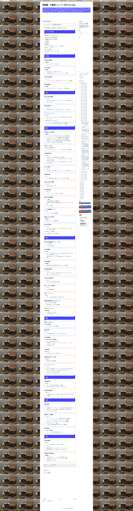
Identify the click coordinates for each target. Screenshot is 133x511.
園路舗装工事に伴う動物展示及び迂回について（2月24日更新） (58, 265)
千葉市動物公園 (48, 153)
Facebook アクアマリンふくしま (51, 120)
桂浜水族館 (47, 428)
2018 (81, 191)
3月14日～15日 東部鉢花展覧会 (52, 281)
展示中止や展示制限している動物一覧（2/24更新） (55, 386)
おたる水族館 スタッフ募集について (53, 71)
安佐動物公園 (47, 381)
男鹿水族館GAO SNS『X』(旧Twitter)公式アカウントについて (57, 109)
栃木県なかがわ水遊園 (49, 132)
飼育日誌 (46, 218)
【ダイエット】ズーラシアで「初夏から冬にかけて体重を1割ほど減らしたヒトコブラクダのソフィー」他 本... (85, 130)
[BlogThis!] (52, 464)
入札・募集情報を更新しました (52, 341)
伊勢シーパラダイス (49, 322)
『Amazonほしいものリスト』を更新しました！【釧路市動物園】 (58, 88)
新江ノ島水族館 (48, 224)
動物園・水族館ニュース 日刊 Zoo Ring (58, 5)
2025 (81, 181)
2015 (81, 195)
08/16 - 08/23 (83, 84)
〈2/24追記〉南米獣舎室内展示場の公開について (55, 424)
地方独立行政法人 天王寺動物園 (50, 339)
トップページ (47, 98)
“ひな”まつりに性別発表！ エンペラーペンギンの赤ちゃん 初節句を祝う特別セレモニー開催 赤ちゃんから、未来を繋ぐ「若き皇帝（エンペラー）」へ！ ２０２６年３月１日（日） (59, 370)
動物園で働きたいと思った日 (52, 304)
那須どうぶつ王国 (48, 145)
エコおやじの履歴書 (48, 430)
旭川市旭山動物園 (48, 76)
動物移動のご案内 (50, 360)
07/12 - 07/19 (83, 91)
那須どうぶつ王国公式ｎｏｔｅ (50, 147)
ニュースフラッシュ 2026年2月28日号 (85, 127)
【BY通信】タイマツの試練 (51, 312)
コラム (81, 76)
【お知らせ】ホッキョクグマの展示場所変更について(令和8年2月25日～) (59, 256)
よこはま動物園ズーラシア (50, 209)
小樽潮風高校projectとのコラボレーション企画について (56, 73)
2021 (81, 187)
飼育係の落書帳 (48, 324)
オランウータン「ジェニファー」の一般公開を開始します (57, 418)
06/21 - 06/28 (83, 96)
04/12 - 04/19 (83, 110)
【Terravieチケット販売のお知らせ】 (53, 372)
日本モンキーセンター (49, 308)
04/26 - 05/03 (83, 107)
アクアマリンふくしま (49, 113)
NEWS (46, 295)
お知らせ (46, 115)
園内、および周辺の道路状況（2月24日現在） (55, 297)
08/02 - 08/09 (83, 87)
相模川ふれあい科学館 (49, 216)
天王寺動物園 (47, 337)
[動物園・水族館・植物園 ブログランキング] (83, 224)
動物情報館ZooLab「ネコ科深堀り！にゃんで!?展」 (56, 449)
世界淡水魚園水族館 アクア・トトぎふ (53, 241)
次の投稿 (44, 499)
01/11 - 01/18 (83, 178)
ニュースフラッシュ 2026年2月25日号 (85, 148)
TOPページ (47, 392)
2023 (81, 184)
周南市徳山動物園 (48, 390)
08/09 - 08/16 (83, 86)
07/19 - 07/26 (83, 90)
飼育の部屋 (47, 310)
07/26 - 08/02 (83, 89)
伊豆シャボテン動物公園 (50, 285)
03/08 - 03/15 (83, 117)
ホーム (60, 499)
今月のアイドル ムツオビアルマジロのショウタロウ (56, 421)
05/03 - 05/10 (83, 106)
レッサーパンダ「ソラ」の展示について (54, 193)
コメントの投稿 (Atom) (48, 500)
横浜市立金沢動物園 (49, 197)
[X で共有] (53, 464)
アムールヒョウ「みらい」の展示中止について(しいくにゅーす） (58, 80)
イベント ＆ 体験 (48, 243)
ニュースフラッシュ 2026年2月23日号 (85, 162)
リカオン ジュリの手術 (51, 213)
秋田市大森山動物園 (49, 96)
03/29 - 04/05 (83, 113)
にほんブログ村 (82, 222)
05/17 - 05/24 (83, 103)
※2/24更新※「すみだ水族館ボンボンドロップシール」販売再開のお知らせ (60, 170)
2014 (81, 197)
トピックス (47, 366)
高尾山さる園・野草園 (49, 182)
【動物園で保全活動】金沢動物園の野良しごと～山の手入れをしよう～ (59, 202)
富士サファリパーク (49, 293)
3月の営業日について (50, 345)
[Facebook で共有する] (54, 464)
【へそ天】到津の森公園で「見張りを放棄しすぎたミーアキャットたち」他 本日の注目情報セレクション (85, 165)
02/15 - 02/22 (83, 171)
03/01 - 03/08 (83, 118)
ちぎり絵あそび (49, 245)
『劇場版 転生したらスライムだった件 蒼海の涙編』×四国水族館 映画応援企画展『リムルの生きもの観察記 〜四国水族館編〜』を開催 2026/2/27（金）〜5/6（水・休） (60, 409)
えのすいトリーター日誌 (49, 231)
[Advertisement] (62, 16)
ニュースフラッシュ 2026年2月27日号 (85, 134)
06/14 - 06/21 (83, 97)
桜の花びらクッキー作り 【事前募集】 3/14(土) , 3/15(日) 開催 (57, 140)
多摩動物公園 (47, 174)
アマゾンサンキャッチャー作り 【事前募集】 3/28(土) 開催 (57, 137)
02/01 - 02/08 (83, 174)
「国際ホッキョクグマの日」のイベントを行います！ (56, 458)
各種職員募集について (50, 460)
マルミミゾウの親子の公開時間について (54, 385)
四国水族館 (47, 404)
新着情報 (46, 62)
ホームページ (47, 78)
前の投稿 (75, 499)
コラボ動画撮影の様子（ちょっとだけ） (54, 313)
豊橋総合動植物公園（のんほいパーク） (53, 300)
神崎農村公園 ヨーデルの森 (50, 357)
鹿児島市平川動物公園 (49, 453)
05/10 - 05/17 (83, 104)
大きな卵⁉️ (49, 289)
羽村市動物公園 (48, 189)
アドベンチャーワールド (50, 364)
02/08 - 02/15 (83, 172)
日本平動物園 (47, 249)
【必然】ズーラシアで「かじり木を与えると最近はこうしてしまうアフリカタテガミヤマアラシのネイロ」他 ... (85, 138)
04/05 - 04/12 (83, 111)
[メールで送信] (51, 464)
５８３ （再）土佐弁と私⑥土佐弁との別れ (54, 432)
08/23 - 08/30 (83, 83)
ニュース (46, 176)
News (46, 331)
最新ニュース (47, 351)
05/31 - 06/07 (83, 100)
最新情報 (46, 69)
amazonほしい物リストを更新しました (53, 63)
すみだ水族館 (47, 166)
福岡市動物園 (47, 440)
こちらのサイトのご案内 (83, 23)
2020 (81, 188)
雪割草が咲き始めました (51, 185)
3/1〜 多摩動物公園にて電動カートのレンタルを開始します (57, 178)
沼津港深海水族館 (48, 269)
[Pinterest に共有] (55, 464)
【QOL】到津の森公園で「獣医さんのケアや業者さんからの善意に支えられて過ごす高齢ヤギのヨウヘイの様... (85, 158)
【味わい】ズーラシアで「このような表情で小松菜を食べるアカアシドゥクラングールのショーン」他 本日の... (85, 123)
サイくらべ (48, 205)
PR (80, 75)
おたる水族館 (47, 67)
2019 (81, 190)
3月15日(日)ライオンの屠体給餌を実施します (54, 157)
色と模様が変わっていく (51, 233)
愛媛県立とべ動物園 (49, 414)
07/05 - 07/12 (83, 93)
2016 (81, 194)
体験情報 (46, 134)
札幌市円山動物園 (48, 60)
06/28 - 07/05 (83, 94)
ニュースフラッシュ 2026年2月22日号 (85, 169)
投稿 (81, 32)
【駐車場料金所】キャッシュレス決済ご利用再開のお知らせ (57, 457)
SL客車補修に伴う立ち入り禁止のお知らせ (54, 353)
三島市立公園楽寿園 (49, 278)
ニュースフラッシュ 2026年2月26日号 (85, 141)
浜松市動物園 (47, 261)
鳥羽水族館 (47, 329)
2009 (81, 198)
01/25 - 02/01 (83, 175)
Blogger (72, 508)
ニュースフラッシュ (49, 466)
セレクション (82, 74)
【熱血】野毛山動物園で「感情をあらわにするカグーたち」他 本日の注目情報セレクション (85, 151)
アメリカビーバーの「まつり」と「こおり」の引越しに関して (57, 149)
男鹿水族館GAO (48, 105)
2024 (81, 183)
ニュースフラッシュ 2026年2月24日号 (85, 155)
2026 (81, 82)
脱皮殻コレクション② (50, 220)
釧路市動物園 (47, 84)
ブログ (46, 211)
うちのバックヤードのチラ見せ (50, 302)
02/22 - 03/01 (83, 120)
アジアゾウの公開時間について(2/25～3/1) (54, 444)
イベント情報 (47, 199)
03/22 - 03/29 (83, 114)
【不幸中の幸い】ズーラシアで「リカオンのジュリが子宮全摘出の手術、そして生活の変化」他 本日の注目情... (85, 145)
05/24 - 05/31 (83, 101)
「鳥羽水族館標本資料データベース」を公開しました (56, 333)
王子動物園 (47, 349)
